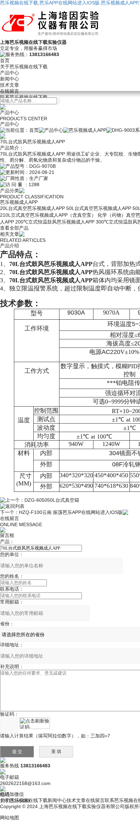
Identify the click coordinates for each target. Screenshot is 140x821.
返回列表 (14, 506)
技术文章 (9, 85)
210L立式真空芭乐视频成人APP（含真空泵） (48, 215)
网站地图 (9, 817)
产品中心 (9, 72)
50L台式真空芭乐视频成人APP (98, 208)
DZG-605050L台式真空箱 (51, 500)
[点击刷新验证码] (34, 723)
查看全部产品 (14, 228)
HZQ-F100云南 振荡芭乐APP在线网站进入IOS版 (71, 512)
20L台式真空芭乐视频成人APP (32, 208)
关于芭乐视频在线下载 (24, 66)
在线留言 (9, 91)
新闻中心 (9, 79)
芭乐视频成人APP (87, 130)
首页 (5, 60)
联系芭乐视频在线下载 (24, 97)
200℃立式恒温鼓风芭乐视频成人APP (54, 222)
